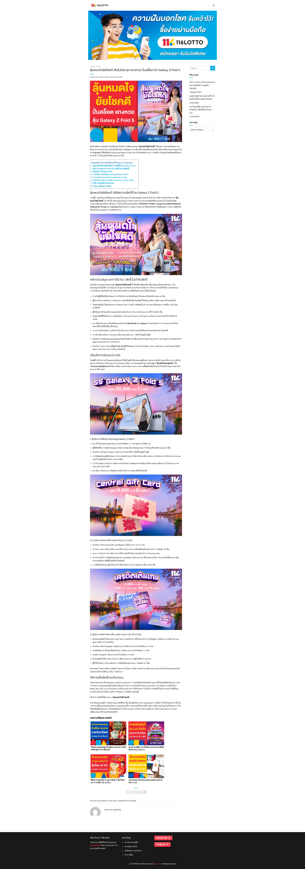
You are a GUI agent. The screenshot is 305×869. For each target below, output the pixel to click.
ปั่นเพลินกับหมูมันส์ (165, 363)
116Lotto (96, 152)
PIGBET (152, 204)
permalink (132, 801)
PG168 (103, 207)
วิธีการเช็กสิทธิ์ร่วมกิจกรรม (103, 183)
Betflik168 (176, 204)
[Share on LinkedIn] (145, 792)
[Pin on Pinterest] (140, 792)
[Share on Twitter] (132, 792)
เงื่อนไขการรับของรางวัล (103, 171)
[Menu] (213, 5)
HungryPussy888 (163, 204)
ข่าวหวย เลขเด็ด (131, 842)
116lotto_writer (116, 77)
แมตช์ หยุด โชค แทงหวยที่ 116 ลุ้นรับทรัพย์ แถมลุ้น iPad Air (201, 97)
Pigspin (144, 323)
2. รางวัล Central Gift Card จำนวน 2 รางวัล (110, 177)
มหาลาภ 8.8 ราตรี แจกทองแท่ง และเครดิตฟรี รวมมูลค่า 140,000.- (202, 85)
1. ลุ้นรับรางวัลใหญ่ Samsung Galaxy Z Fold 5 (110, 174)
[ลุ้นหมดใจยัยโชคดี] (121, 697)
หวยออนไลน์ (95, 845)
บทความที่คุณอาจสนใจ (102, 186)
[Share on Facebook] (127, 792)
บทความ (98, 66)
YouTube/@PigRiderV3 (100, 366)
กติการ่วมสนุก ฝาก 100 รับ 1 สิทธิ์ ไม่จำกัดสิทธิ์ (111, 169)
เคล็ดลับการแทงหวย (133, 850)
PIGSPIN (143, 204)
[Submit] (212, 68)
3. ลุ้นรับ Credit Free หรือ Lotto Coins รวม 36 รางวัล (113, 180)
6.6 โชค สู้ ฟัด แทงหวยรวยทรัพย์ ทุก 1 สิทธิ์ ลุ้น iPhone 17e (200, 109)
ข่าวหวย (92, 66)
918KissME (94, 207)
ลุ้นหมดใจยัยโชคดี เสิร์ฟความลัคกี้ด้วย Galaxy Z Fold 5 (114, 166)
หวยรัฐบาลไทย (131, 846)
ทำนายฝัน (129, 855)
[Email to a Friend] (136, 792)
